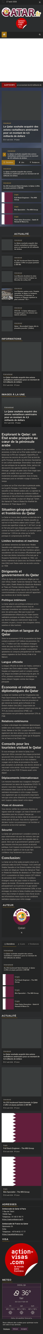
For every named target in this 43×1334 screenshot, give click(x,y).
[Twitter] (21, 932)
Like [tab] (22, 162)
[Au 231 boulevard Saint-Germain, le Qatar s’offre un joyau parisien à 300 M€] (7, 261)
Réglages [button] (6, 1329)
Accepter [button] (24, 1329)
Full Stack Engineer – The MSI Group (18, 1148)
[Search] (39, 34)
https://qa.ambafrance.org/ (12, 1234)
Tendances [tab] (35, 162)
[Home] (4, 34)
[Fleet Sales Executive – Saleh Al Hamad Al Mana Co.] (7, 219)
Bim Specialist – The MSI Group (26, 210)
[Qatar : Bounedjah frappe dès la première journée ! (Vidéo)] (7, 325)
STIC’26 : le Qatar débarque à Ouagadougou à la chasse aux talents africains (25, 313)
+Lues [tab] (22, 944)
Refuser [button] (15, 1329)
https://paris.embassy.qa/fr (12, 1219)
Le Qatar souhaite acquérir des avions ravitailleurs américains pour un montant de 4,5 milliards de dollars (23, 156)
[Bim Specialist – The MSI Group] (7, 208)
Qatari (18, 140)
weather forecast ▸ (21, 1318)
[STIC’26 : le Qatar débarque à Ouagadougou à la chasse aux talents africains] (7, 311)
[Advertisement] (21, 59)
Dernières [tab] (9, 162)
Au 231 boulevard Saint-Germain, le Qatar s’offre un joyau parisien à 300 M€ (26, 262)
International (11, 151)
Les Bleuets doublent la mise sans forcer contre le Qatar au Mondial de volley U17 (25, 278)
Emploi (16, 195)
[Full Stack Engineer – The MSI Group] (7, 197)
